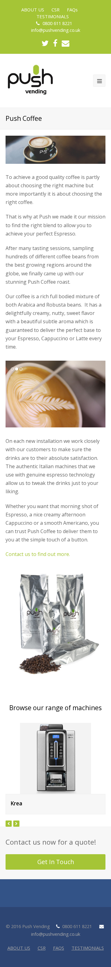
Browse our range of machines (55, 707)
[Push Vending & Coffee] (30, 79)
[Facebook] (55, 43)
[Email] (65, 43)
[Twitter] (45, 43)
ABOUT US (18, 948)
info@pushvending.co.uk (55, 30)
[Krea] (55, 758)
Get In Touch (55, 862)
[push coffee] (55, 623)
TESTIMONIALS (88, 948)
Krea (16, 803)
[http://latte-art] (55, 394)
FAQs (58, 948)
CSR (42, 948)
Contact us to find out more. (38, 554)
